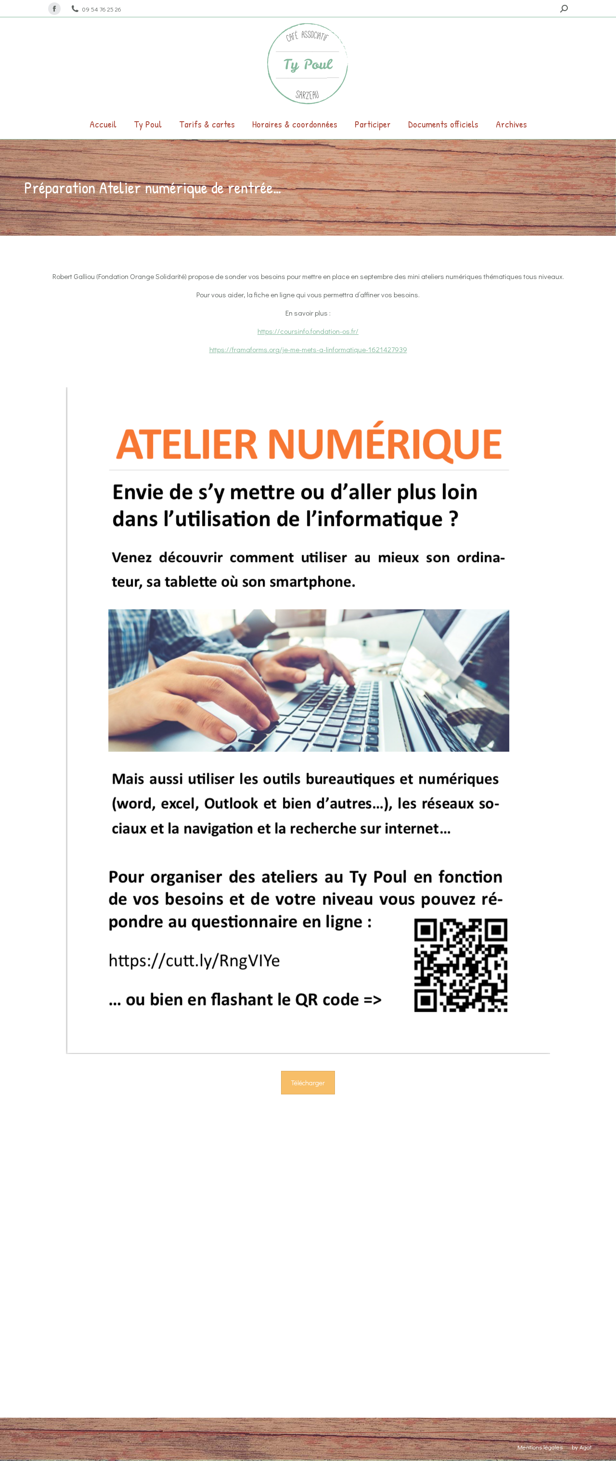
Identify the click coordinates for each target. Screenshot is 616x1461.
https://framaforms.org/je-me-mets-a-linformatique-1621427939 (308, 349)
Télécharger (308, 1082)
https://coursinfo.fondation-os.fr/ (308, 331)
